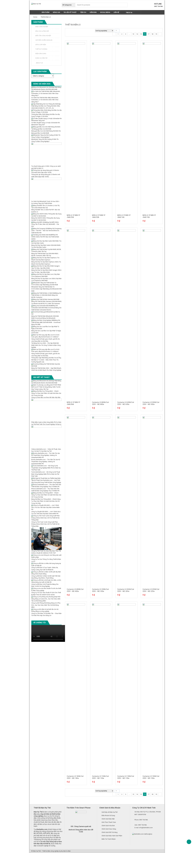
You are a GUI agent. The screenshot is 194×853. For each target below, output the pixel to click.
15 (141, 34)
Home (35, 17)
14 (137, 34)
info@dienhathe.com (146, 827)
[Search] (125, 5)
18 (152, 34)
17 (148, 34)
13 (133, 34)
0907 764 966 (158, 6)
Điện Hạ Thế (37, 851)
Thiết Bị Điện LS (46, 17)
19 (156, 34)
